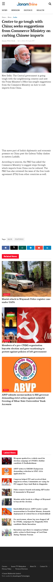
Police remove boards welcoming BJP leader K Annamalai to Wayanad (32, 491)
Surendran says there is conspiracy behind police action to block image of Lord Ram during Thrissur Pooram (31, 532)
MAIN (10, 239)
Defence (28, 10)
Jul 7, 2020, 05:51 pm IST (26, 41)
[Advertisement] (26, 120)
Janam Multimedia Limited (12, 573)
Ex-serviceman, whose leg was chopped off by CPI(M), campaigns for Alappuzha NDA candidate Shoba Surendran (31, 522)
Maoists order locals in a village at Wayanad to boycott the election (32, 501)
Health (40, 10)
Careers (4, 566)
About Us (33, 566)
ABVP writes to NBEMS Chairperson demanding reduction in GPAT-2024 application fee (28, 471)
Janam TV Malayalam (18, 566)
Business (15, 10)
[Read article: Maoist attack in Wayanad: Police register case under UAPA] (26, 279)
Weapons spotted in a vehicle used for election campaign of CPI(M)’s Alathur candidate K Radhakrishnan (29, 461)
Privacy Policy (6, 569)
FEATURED (19, 239)
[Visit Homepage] (27, 4)
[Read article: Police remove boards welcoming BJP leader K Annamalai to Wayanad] (7, 492)
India (15, 17)
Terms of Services (21, 569)
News (4, 10)
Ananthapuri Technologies (21, 576)
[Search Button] (50, 3)
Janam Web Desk (8, 41)
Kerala (6, 294)
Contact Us (43, 566)
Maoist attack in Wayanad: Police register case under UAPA (26, 301)
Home (4, 17)
